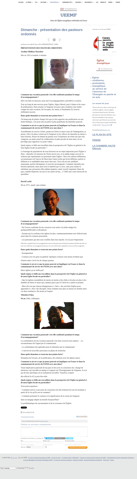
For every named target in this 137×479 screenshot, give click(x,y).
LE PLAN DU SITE (101, 134)
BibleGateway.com (104, 130)
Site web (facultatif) (69, 440)
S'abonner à (24, 447)
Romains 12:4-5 (106, 125)
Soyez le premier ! (44, 421)
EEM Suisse (76, 458)
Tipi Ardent (106, 460)
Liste (54, 39)
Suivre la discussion (86, 416)
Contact (112, 460)
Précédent (49, 39)
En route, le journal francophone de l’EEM (39, 458)
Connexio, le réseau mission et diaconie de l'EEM (93, 458)
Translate (31, 468)
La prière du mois (55, 458)
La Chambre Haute (67, 458)
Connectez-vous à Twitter (69, 438)
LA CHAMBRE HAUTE (103, 145)
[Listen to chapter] (111, 125)
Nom (22, 440)
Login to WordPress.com (59, 438)
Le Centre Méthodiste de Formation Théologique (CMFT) (38, 460)
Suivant (59, 39)
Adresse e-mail (46, 440)
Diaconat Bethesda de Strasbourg (93, 460)
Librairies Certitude (78, 460)
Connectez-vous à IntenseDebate (48, 438)
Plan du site (14, 458)
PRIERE (96, 140)
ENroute (96, 148)
